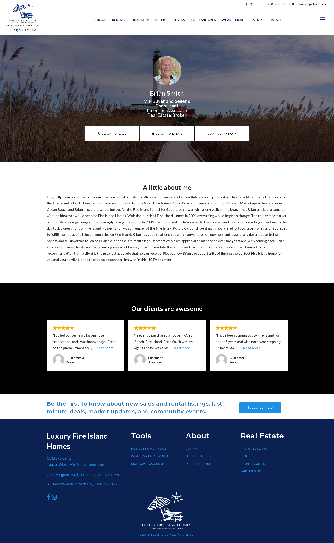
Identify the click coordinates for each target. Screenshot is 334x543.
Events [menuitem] (257, 20)
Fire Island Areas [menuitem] (203, 20)
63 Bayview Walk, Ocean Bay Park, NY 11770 (83, 484)
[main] (167, 214)
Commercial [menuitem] (140, 20)
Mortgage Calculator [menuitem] (149, 463)
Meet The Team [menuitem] (198, 463)
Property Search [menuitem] (254, 448)
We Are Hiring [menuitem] (233, 20)
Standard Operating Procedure (312, 4)
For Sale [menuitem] (100, 20)
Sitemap (189, 535)
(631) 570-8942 (23, 30)
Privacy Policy (177, 535)
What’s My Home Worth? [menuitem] (150, 456)
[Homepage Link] (23, 12)
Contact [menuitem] (275, 20)
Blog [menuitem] (244, 456)
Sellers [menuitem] (160, 20)
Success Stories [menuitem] (198, 456)
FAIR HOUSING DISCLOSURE (279, 4)
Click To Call (114, 133)
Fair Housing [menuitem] (250, 471)
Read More (105, 348)
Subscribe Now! (260, 407)
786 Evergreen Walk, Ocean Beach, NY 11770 (83, 475)
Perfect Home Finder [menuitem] (148, 448)
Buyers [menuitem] (179, 20)
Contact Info (220, 133)
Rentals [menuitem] (118, 20)
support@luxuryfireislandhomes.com (75, 464)
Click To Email (168, 133)
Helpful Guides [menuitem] (252, 463)
